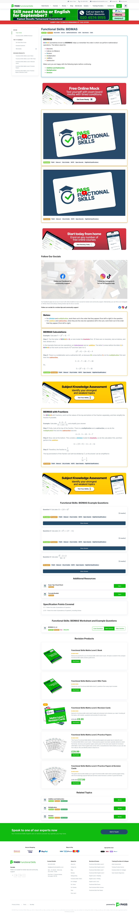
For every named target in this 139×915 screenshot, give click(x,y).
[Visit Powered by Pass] (116, 904)
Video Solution (120, 628)
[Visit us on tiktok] (24, 875)
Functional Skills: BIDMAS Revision (24, 35)
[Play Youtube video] (84, 136)
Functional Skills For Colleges (119, 870)
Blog (72, 870)
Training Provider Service (118, 867)
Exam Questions (98, 628)
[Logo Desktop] (22, 5)
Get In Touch (114, 832)
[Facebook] (62, 276)
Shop (71, 6)
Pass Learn (73, 893)
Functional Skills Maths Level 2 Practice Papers (25, 67)
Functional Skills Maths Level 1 (96, 870)
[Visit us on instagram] (19, 875)
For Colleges (74, 881)
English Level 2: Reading (95, 875)
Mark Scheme (109, 628)
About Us (73, 864)
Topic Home (19, 32)
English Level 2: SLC (94, 881)
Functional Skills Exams (94, 884)
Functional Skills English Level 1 (96, 872)
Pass (72, 890)
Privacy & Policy (16, 904)
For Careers (73, 887)
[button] (84, 523)
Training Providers (98, 6)
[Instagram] (102, 276)
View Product (76, 661)
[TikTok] (108, 276)
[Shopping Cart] (125, 6)
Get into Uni (78, 6)
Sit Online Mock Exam (21, 42)
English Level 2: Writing (94, 878)
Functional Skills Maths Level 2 (96, 864)
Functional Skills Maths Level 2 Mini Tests (26, 58)
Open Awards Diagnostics (118, 872)
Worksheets (26, 48)
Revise (64, 6)
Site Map (32, 904)
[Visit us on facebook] (15, 875)
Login (119, 6)
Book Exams (45, 6)
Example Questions (20, 45)
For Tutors (73, 884)
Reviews (73, 872)
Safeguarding (74, 875)
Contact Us (111, 6)
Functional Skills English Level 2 (96, 867)
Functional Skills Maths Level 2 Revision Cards (25, 62)
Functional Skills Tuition (76, 878)
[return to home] (23, 862)
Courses (55, 6)
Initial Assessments (116, 864)
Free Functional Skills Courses (96, 887)
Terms (24, 904)
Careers (86, 6)
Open (119, 586)
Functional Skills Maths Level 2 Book (24, 55)
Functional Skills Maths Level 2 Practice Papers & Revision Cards (24, 71)
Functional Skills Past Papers (96, 890)
